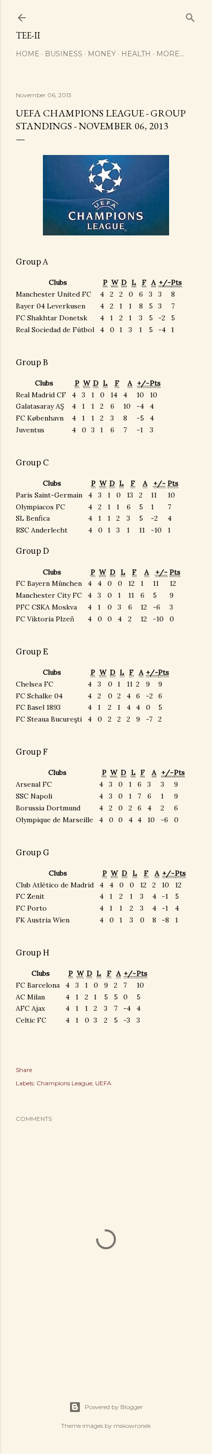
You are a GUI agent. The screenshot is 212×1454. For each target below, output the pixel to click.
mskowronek (132, 1425)
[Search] (190, 15)
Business (63, 53)
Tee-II (28, 35)
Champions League (64, 1083)
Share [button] (24, 1069)
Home (27, 53)
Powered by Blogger (114, 1407)
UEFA (103, 1083)
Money (102, 53)
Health (136, 53)
